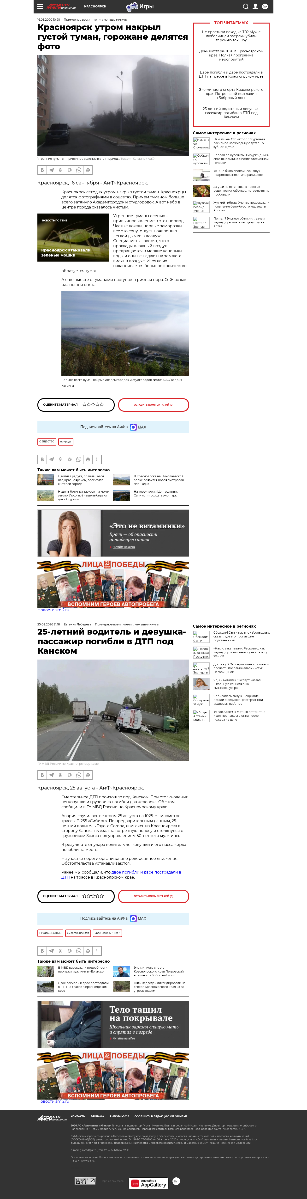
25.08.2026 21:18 (48, 624)
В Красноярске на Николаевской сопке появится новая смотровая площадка (159, 480)
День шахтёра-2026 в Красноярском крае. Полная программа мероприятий (231, 55)
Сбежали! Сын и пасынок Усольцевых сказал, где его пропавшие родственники (241, 636)
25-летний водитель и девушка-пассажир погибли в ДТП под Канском (231, 113)
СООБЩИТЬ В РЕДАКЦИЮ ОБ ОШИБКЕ (161, 1116)
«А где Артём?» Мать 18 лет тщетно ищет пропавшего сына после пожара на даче (239, 715)
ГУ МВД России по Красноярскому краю (68, 763)
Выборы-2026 (119, 1116)
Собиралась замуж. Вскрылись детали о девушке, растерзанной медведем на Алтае (238, 699)
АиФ (151, 158)
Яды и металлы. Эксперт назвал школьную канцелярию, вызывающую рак (237, 684)
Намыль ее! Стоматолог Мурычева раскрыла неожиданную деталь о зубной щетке (239, 143)
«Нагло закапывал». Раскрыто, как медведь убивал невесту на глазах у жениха (240, 652)
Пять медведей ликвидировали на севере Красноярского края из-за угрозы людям (159, 986)
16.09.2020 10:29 (48, 19)
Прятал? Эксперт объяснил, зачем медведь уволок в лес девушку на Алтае (239, 222)
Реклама (97, 1116)
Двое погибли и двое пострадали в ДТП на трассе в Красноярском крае (231, 74)
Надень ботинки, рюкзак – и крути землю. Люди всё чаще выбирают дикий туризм (83, 495)
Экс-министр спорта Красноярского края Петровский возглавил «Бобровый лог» (231, 94)
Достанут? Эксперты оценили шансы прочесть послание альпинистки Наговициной (241, 668)
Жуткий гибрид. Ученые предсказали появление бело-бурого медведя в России (241, 206)
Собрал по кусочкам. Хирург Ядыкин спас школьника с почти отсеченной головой (241, 159)
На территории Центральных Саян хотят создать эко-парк (155, 493)
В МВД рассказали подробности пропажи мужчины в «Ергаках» (82, 969)
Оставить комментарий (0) (153, 404)
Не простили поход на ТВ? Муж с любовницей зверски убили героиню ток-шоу (231, 36)
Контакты (78, 1116)
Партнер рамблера (112, 1181)
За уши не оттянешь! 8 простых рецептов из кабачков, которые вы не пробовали (241, 190)
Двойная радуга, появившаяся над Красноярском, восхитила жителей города (81, 480)
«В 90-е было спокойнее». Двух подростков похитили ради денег (238, 173)
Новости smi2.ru (53, 610)
